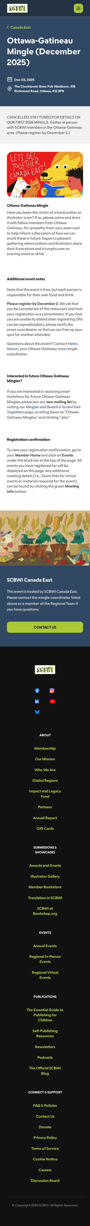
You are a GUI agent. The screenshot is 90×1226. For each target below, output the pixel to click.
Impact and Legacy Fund (45, 793)
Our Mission (45, 759)
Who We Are (45, 769)
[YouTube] (52, 701)
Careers (45, 1170)
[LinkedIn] (37, 701)
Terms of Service (45, 1148)
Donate (45, 1127)
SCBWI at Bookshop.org (45, 911)
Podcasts (45, 1057)
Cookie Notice (45, 1159)
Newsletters (45, 1046)
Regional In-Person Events (45, 959)
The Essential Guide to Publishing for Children (45, 1014)
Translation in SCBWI (45, 897)
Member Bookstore (45, 887)
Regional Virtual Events (45, 975)
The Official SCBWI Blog (45, 1070)
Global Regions (45, 780)
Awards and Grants (45, 865)
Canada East (20, 27)
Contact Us (45, 627)
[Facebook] (37, 690)
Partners (45, 807)
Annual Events (45, 945)
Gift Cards (45, 828)
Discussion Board (45, 1180)
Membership (45, 748)
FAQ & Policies (45, 1105)
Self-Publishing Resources (45, 1033)
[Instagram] (52, 690)
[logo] (17, 8)
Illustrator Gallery (45, 876)
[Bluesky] (37, 712)
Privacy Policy (45, 1137)
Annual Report (45, 817)
